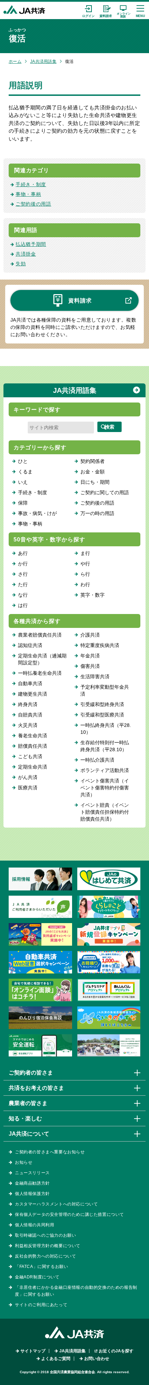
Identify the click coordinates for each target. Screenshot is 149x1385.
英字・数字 (92, 595)
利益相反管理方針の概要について (47, 1245)
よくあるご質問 (55, 1358)
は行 (23, 605)
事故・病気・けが (37, 513)
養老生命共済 (32, 735)
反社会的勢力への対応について (45, 1256)
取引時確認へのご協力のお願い (45, 1235)
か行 (23, 563)
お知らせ (23, 1162)
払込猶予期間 (31, 244)
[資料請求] (106, 10)
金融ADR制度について (37, 1277)
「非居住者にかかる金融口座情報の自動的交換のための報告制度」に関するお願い (76, 1291)
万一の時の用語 (97, 513)
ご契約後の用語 (33, 204)
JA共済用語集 (43, 61)
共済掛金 (26, 254)
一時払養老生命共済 (40, 673)
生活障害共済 (94, 676)
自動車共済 (30, 683)
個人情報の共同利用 (34, 1224)
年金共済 (90, 655)
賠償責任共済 (32, 746)
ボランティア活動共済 (104, 770)
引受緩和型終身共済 (102, 704)
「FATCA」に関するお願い (41, 1266)
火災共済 (27, 725)
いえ (23, 482)
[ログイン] (88, 10)
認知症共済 (30, 645)
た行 (23, 584)
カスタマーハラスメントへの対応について (56, 1204)
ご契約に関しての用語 (104, 492)
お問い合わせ (96, 1358)
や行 (85, 563)
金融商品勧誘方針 (32, 1183)
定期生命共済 (32, 767)
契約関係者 (92, 461)
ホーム (15, 61)
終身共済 (27, 704)
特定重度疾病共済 (99, 645)
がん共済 (27, 777)
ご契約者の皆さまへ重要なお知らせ (50, 1152)
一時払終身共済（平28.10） (105, 728)
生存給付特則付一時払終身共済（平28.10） (104, 746)
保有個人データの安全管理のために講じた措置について (69, 1214)
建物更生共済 (32, 694)
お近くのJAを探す (116, 1351)
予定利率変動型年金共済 (104, 690)
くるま (25, 471)
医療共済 (27, 787)
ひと (23, 461)
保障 (23, 503)
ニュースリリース (32, 1172)
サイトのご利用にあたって (41, 1304)
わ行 (85, 584)
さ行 (23, 574)
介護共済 (90, 635)
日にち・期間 (94, 482)
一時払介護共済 (97, 760)
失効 (21, 263)
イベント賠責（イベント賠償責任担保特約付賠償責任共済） (104, 812)
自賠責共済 (30, 715)
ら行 (85, 574)
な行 (23, 595)
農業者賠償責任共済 (40, 635)
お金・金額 (92, 471)
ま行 (85, 553)
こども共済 (30, 756)
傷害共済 (90, 666)
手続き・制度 (31, 184)
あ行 (23, 553)
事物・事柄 (28, 194)
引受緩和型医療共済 (102, 715)
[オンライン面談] (123, 10)
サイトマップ (32, 1351)
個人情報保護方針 (32, 1193)
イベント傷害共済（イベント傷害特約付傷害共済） (104, 787)
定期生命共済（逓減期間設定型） (42, 659)
